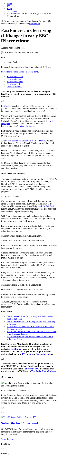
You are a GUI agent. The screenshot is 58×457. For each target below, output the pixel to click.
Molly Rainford (47, 206)
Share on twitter (14, 79)
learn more (35, 23)
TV (8, 6)
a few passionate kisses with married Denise (25, 140)
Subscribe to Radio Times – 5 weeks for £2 (20, 72)
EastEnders (12, 11)
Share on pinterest (15, 81)
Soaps (9, 8)
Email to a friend (14, 86)
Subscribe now (7, 439)
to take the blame (26, 126)
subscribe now (32, 368)
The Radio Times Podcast (43, 371)
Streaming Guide (44, 354)
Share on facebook (15, 76)
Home (9, 3)
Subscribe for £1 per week (20, 423)
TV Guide (26, 354)
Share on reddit (13, 84)
